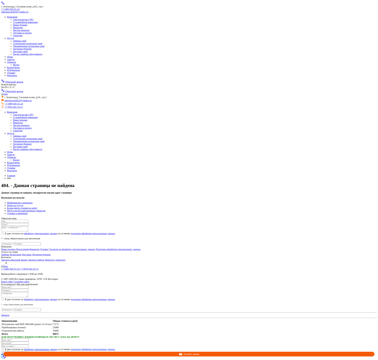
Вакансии (18, 27)
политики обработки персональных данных (93, 233)
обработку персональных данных (40, 233)
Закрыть (5, 315)
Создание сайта (21, 281)
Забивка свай (19, 41)
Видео (16, 65)
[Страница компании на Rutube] (13, 263)
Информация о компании (20, 202)
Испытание (15, 254)
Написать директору (55, 260)
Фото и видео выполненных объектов (26, 210)
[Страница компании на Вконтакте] (6, 263)
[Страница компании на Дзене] (16, 263)
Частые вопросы (21, 30)
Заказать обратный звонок (14, 260)
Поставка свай (20, 51)
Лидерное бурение (22, 49)
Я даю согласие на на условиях (60, 233)
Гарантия (17, 35)
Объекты (11, 62)
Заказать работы (36, 260)
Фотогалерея (22, 249)
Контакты (12, 75)
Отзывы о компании (17, 213)
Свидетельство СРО (23, 19)
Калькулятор (13, 67)
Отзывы (11, 72)
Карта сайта (7, 281)
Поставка (26, 254)
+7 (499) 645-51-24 (10, 9)
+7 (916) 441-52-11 (13, 107)
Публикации (13, 70)
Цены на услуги (15, 205)
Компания (12, 17)
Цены (10, 57)
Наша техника (20, 25)
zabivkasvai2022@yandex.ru (14, 12)
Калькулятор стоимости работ (22, 208)
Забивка (5, 254)
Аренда (11, 59)
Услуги (10, 38)
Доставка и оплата (22, 33)
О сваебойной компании (25, 22)
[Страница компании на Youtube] (10, 263)
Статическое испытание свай (27, 43)
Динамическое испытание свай (28, 46)
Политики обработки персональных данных (118, 249)
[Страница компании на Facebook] (3, 263)
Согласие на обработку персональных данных (72, 249)
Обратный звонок (12, 82)
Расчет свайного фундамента (27, 54)
